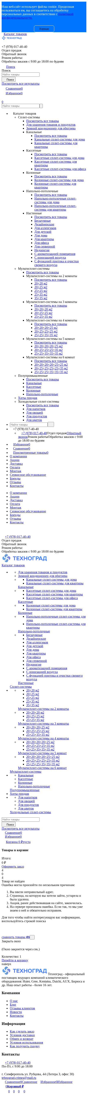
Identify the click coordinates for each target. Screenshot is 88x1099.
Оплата (15, 467)
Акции (14, 460)
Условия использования (26, 1042)
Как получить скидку (25, 1046)
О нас (14, 1001)
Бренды (15, 478)
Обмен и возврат (21, 1039)
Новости (16, 1012)
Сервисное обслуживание (28, 474)
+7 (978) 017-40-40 (34, 433)
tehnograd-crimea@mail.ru (19, 1078)
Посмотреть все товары (42, 121)
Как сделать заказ (22, 1031)
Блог (13, 1004)
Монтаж (15, 471)
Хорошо (44, 28)
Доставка (16, 463)
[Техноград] (25, 974)
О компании (18, 456)
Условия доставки (22, 1035)
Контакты (17, 486)
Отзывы (15, 482)
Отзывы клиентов (22, 1008)
